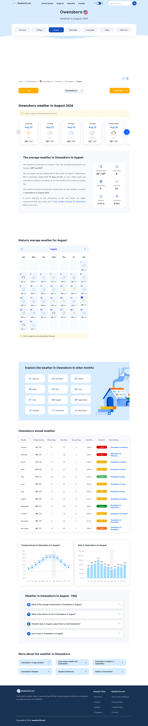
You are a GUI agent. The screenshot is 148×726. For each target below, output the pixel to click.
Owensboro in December (116, 528)
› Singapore (97, 712)
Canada (81, 3)
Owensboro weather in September (104, 662)
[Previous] (18, 132)
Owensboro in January (119, 447)
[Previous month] (22, 249)
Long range (90, 30)
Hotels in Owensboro (104, 671)
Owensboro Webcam (29, 671)
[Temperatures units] (98, 3)
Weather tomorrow (66, 671)
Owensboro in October (119, 513)
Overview (22, 30)
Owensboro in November (116, 521)
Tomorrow (124, 30)
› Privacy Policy (117, 702)
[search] (134, 3)
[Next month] (85, 249)
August (56, 30)
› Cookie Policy (117, 707)
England (60, 3)
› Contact (114, 712)
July (29, 90)
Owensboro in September (116, 506)
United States (47, 3)
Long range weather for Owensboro (68, 662)
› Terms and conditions (120, 697)
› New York (97, 697)
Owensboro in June (118, 484)
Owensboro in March (118, 462)
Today (107, 30)
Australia (71, 3)
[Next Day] (127, 132)
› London (96, 702)
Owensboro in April (118, 469)
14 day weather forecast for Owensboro (68, 201)
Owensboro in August (119, 499)
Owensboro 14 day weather (32, 662)
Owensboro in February (116, 454)
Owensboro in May (118, 477)
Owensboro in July (118, 491)
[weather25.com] (22, 3)
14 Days (39, 30)
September (73, 30)
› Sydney (96, 707)
